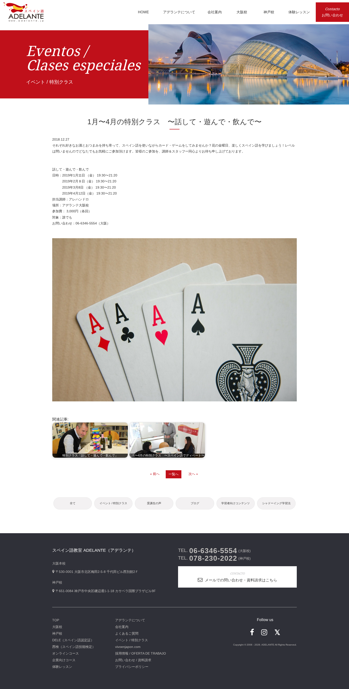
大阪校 (57, 627)
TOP (55, 620)
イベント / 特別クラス (113, 503)
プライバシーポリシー (131, 667)
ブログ (195, 503)
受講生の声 (154, 503)
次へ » (193, 474)
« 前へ (155, 474)
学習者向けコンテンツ (235, 503)
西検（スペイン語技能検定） (73, 647)
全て (72, 503)
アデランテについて (130, 620)
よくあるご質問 (126, 633)
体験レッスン (62, 667)
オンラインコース (65, 653)
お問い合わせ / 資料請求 (133, 660)
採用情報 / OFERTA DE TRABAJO (140, 653)
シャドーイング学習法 (276, 503)
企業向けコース (63, 660)
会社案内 (121, 627)
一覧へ (174, 474)
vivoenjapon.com (128, 647)
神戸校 (57, 633)
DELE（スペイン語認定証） (73, 640)
